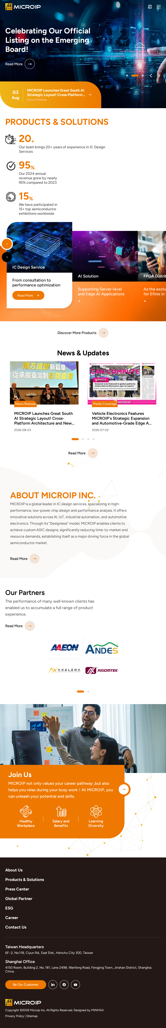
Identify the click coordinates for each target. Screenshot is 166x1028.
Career (11, 917)
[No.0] (127, 76)
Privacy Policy (14, 1016)
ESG (9, 908)
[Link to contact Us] (150, 7)
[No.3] (94, 439)
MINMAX (97, 1010)
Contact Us (15, 927)
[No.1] (134, 76)
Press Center (17, 889)
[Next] (159, 75)
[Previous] (151, 75)
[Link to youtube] (75, 984)
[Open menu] (159, 6)
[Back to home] (23, 6)
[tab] (80, 692)
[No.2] (143, 76)
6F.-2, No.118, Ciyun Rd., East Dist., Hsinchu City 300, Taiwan (49, 953)
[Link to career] (124, 789)
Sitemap (32, 1016)
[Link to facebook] (64, 984)
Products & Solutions (24, 879)
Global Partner (18, 898)
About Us (13, 870)
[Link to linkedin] (52, 984)
